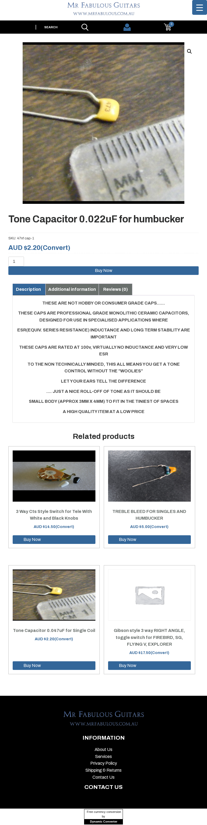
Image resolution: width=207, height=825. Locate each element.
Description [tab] (28, 289)
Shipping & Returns (103, 770)
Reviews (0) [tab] (115, 289)
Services (103, 756)
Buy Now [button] (32, 539)
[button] (189, 51)
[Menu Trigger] (199, 7)
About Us (103, 749)
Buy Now (103, 270)
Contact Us (103, 777)
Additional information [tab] (72, 289)
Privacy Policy (103, 763)
